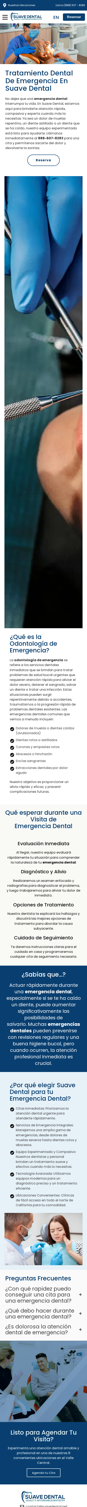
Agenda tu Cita (43, 1473)
